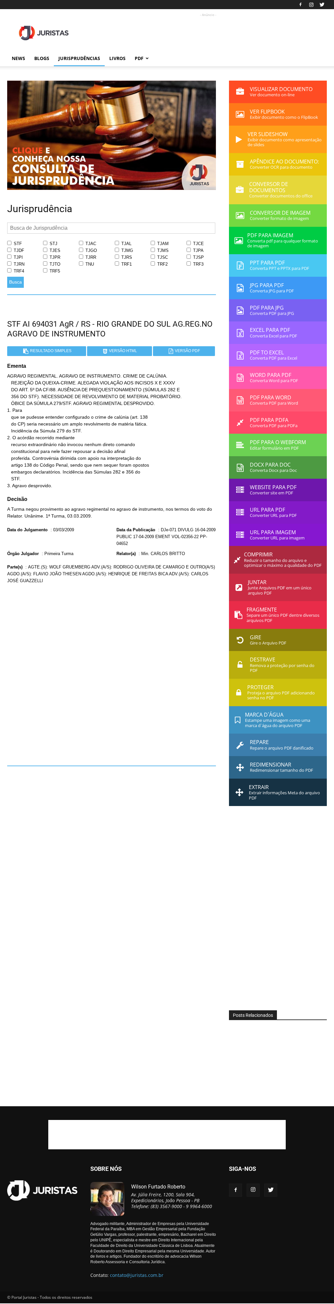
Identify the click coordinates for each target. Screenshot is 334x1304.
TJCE (198, 243)
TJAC (90, 243)
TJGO (90, 250)
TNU (89, 264)
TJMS (162, 250)
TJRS (126, 257)
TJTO (54, 264)
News (18, 58)
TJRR (90, 257)
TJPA (198, 250)
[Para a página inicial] (111, 188)
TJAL (125, 243)
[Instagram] (311, 4)
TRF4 (18, 271)
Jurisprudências (79, 58)
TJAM (162, 243)
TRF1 (126, 264)
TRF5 (54, 271)
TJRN (18, 264)
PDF (139, 58)
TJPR (54, 257)
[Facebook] (300, 4)
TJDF (18, 250)
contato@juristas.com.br (136, 1275)
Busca (15, 282)
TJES (54, 250)
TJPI (17, 257)
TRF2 (162, 264)
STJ (52, 243)
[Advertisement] (208, 33)
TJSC (162, 257)
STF (17, 243)
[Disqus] (111, 672)
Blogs (41, 58)
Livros (117, 58)
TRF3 (198, 264)
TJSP (198, 257)
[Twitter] (322, 4)
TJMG (126, 250)
